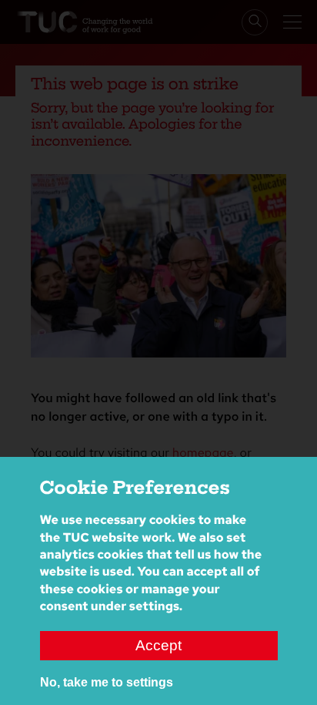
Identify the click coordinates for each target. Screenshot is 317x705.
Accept (158, 645)
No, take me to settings (106, 682)
